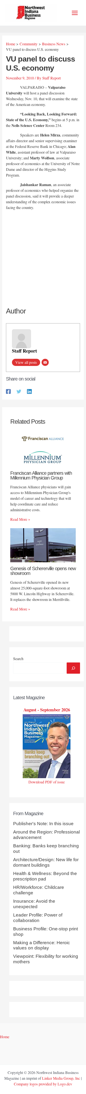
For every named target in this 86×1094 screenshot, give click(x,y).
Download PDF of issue (46, 781)
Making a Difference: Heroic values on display (41, 945)
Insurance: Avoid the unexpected (34, 904)
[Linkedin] (29, 391)
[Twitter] (18, 391)
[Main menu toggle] (74, 12)
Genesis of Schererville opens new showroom (43, 571)
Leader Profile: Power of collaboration (37, 917)
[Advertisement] (43, 259)
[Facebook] (8, 391)
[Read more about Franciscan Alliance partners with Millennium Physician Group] (43, 448)
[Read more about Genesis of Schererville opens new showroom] (43, 544)
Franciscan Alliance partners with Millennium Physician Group (41, 475)
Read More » (20, 519)
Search (18, 658)
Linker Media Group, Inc (61, 1078)
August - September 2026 (46, 709)
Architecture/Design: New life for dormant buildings (46, 862)
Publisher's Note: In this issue (43, 823)
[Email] (45, 362)
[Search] (73, 667)
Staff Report (24, 350)
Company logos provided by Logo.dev (43, 1083)
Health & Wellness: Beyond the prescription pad (45, 876)
